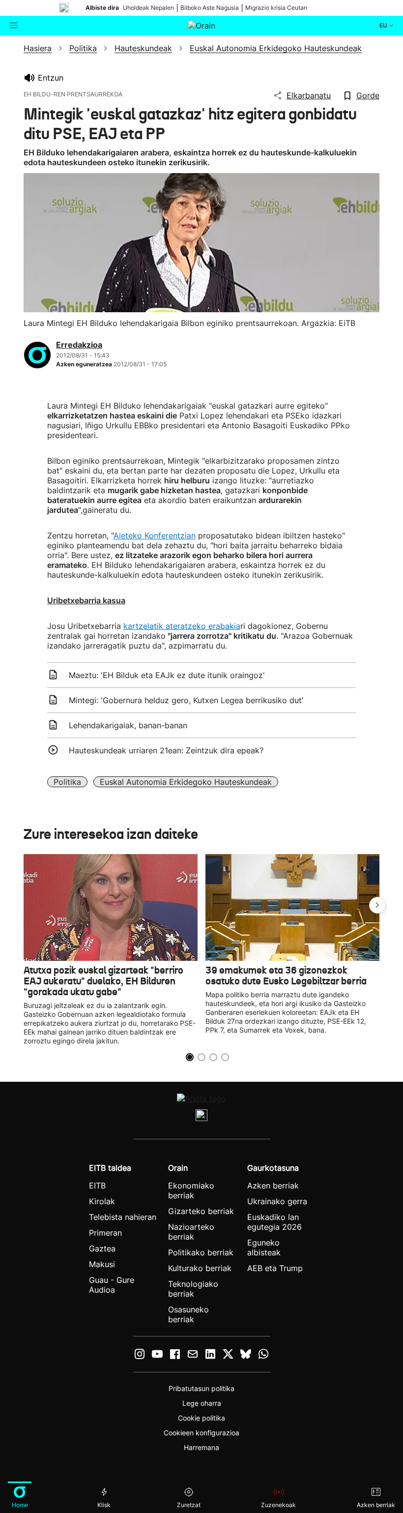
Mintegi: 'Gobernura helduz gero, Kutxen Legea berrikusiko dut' (186, 700)
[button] (377, 905)
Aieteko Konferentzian (155, 535)
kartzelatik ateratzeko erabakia (181, 626)
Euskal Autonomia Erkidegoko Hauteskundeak (186, 782)
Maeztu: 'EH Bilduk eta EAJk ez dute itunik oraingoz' (167, 675)
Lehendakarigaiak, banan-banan (128, 725)
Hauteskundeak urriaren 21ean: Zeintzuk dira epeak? (166, 750)
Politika (67, 782)
